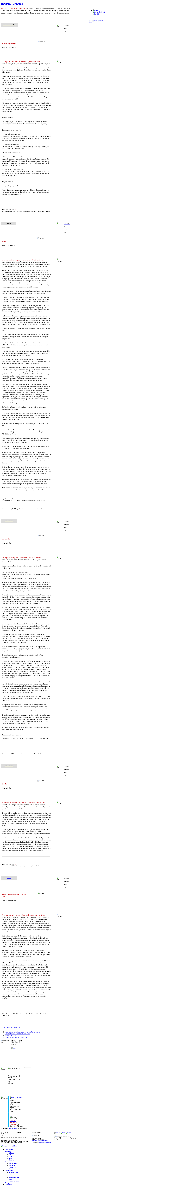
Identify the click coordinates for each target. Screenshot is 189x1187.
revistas (14, 1128)
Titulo (11, 1156)
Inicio (10, 1128)
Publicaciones (9, 1149)
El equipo (12, 1165)
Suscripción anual (14, 1176)
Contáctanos (9, 1184)
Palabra (11, 1153)
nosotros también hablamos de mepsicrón (17, 1034)
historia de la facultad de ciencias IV (16, 1037)
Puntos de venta (14, 1181)
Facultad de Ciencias (12, 1168)
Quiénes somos (9, 1162)
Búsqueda (8, 1151)
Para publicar (9, 1183)
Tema (10, 1154)
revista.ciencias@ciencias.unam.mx (40, 1140)
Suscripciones (9, 1170)
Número (11, 1160)
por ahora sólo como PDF (12, 1027)
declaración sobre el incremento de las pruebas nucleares (22, 1032)
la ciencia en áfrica (10, 1035)
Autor (11, 1158)
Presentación (13, 1163)
